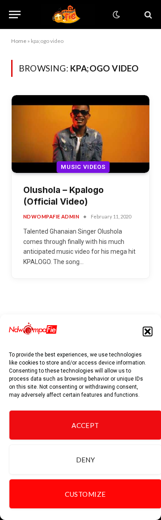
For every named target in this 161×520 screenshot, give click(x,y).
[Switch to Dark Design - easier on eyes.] (115, 15)
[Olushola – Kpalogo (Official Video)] (80, 133)
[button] (147, 331)
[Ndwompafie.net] (68, 14)
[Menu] (15, 14)
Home (18, 41)
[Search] (147, 14)
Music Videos (83, 167)
